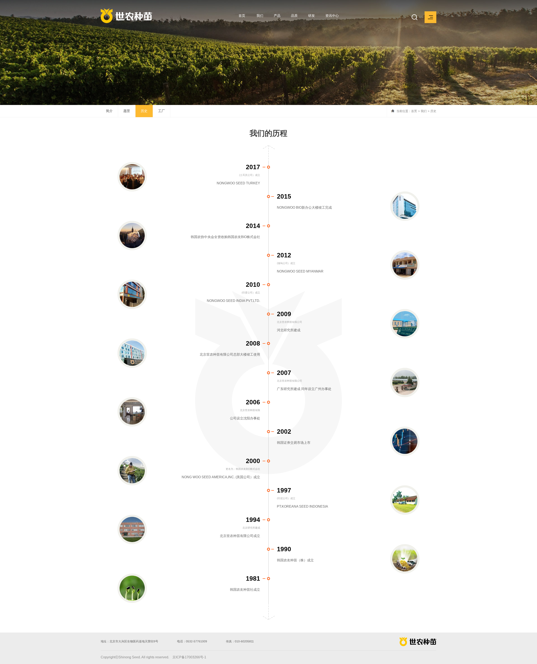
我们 (260, 15)
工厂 (161, 111)
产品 (277, 15)
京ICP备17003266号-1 (189, 657)
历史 (144, 111)
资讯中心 (332, 15)
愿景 (126, 111)
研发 (311, 15)
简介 (109, 111)
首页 (242, 15)
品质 (294, 15)
